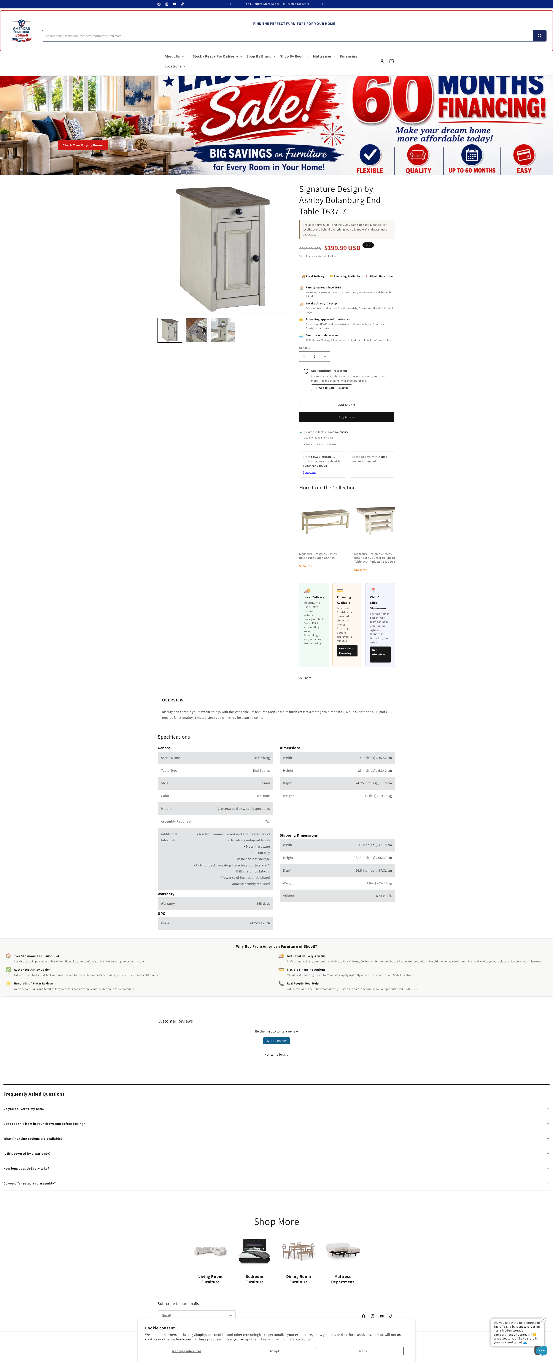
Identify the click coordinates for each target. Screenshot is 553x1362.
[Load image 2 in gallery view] (196, 330)
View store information (320, 444)
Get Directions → (378, 654)
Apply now (309, 472)
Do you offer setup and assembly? (29, 1183)
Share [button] (307, 678)
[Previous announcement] (230, 4)
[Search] (539, 35)
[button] (174, 56)
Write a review (276, 1040)
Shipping (304, 256)
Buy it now (346, 417)
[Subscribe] (230, 1316)
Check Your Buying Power (83, 145)
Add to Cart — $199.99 (333, 387)
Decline (361, 1351)
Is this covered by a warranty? (27, 1153)
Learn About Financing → (347, 651)
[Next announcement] (322, 4)
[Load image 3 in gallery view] (223, 330)
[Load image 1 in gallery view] (170, 330)
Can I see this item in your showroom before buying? (44, 1124)
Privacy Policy (300, 1339)
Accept (274, 1351)
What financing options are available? (32, 1138)
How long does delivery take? (26, 1168)
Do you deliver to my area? (24, 1109)
